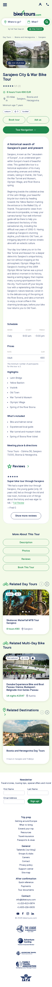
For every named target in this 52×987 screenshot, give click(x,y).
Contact (26, 861)
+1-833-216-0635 (26, 907)
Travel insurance (26, 836)
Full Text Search (17, 29)
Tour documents (26, 889)
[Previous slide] (41, 584)
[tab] (26, 63)
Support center (26, 868)
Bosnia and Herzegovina (25, 37)
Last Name (32, 789)
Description (26, 542)
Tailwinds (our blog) (26, 849)
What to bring (26, 824)
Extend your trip (26, 828)
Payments (26, 886)
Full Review (18, 502)
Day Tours (7, 37)
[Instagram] (27, 913)
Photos (26, 550)
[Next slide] (47, 584)
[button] (5, 4)
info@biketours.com (26, 899)
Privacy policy (26, 865)
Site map (26, 872)
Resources (26, 832)
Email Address (10, 798)
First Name (9, 789)
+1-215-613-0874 (26, 903)
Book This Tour (26, 567)
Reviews (26, 559)
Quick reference (26, 882)
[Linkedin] (32, 913)
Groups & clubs (26, 853)
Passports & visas (26, 840)
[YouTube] (17, 913)
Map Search (36, 29)
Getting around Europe (26, 821)
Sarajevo (42, 37)
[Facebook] (22, 913)
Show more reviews (26, 515)
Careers (26, 857)
